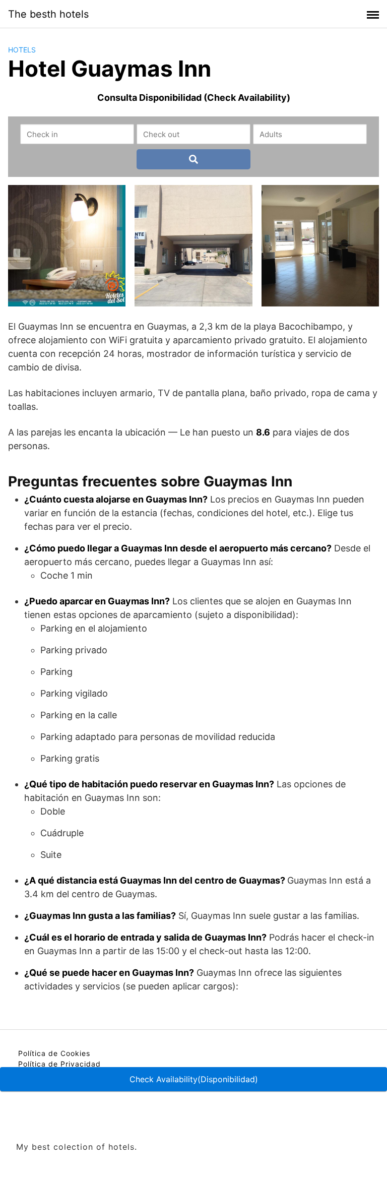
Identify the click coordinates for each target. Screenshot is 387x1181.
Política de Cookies (54, 1053)
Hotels (22, 49)
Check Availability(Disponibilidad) (194, 1079)
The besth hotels (48, 14)
